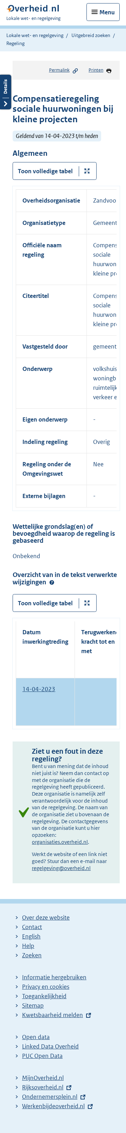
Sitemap (33, 1005)
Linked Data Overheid (50, 1046)
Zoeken (32, 955)
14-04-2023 (38, 689)
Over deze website (46, 917)
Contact (32, 927)
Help (28, 946)
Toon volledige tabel (45, 171)
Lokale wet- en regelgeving (34, 35)
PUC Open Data (42, 1056)
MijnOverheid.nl (43, 1078)
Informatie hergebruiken (54, 977)
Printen (96, 70)
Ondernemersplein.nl (49, 1097)
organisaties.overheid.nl (60, 842)
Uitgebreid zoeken (90, 35)
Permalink (59, 70)
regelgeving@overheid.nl (61, 868)
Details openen (5, 92)
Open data (36, 1037)
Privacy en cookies (45, 987)
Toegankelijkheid (44, 996)
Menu (107, 12)
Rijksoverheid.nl (42, 1087)
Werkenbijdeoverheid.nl (53, 1106)
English (31, 936)
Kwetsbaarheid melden (52, 1015)
